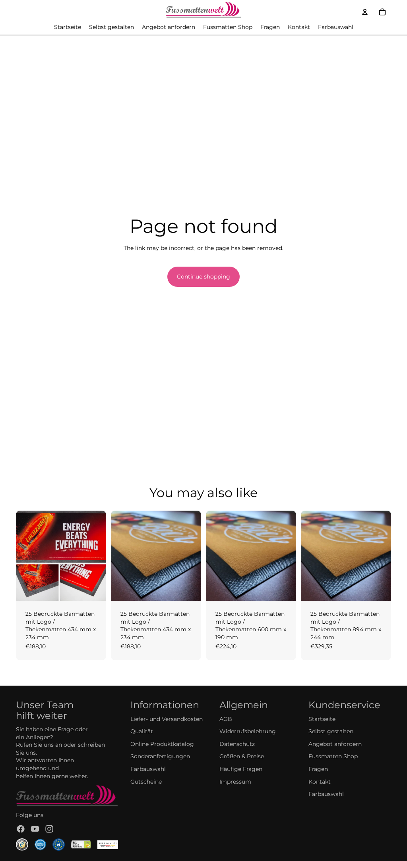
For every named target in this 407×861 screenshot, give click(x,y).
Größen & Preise (241, 756)
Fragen (318, 769)
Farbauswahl (148, 769)
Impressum (235, 781)
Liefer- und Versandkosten (166, 719)
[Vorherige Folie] (22, 556)
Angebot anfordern (335, 744)
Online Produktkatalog (162, 744)
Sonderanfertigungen (160, 756)
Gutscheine (146, 781)
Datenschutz (237, 744)
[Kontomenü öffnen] (365, 12)
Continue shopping (203, 276)
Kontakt (319, 781)
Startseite (321, 719)
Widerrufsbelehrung (247, 731)
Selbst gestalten (330, 731)
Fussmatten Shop (333, 756)
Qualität (141, 731)
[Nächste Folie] (100, 556)
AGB (225, 719)
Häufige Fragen (240, 769)
